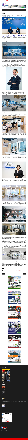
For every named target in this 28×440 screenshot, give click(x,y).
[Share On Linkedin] (20, 270)
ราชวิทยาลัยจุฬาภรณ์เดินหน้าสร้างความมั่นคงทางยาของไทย (8, 389)
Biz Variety (3, 13)
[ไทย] (7, 0)
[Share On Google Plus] (19, 270)
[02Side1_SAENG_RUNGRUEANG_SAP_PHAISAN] (14, 282)
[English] (6, 0)
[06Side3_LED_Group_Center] (14, 312)
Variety (5, 270)
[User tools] (25, 16)
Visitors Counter (7, 421)
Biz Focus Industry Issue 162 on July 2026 (6, 381)
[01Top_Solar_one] (14, 6)
